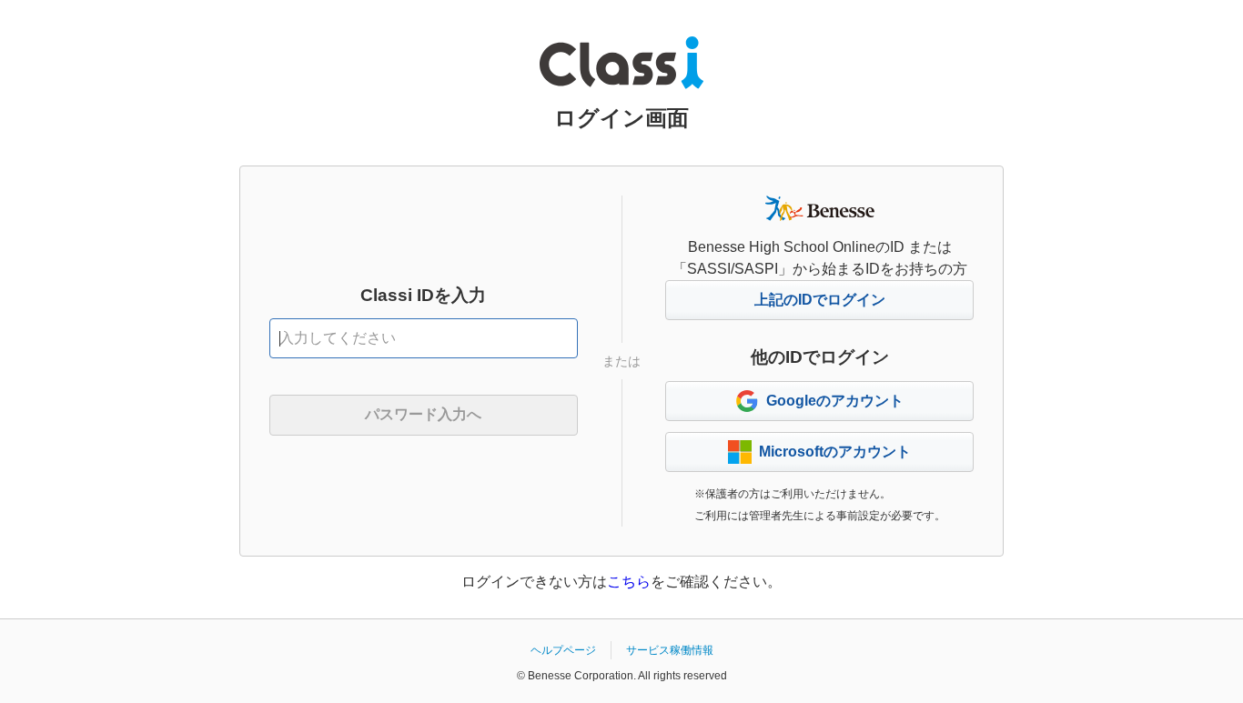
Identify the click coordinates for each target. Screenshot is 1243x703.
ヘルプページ (563, 650)
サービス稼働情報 (669, 650)
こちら (629, 581)
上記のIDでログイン (819, 299)
